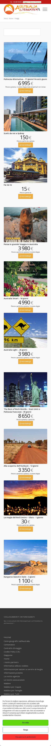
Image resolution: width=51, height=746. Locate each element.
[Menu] (43, 9)
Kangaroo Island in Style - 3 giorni (19, 577)
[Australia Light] (25, 330)
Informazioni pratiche (13, 672)
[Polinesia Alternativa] (25, 59)
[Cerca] (37, 9)
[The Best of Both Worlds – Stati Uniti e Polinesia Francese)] (25, 389)
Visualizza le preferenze (25, 737)
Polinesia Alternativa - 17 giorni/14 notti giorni (25, 79)
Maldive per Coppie (12, 687)
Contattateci (9, 644)
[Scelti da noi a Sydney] (25, 113)
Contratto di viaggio (13, 648)
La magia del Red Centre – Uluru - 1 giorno (23, 517)
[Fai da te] (25, 165)
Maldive (7, 683)
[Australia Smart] (25, 278)
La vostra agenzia (12, 676)
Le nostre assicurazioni (14, 680)
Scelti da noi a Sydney (14, 133)
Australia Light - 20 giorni (15, 350)
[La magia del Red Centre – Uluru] (25, 497)
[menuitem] (37, 9)
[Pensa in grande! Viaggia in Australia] (25, 224)
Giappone (8, 655)
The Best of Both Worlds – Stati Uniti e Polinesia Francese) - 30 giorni (22, 410)
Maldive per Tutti (11, 694)
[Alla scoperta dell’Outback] (25, 446)
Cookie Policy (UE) (12, 651)
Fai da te (8, 185)
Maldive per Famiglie (13, 690)
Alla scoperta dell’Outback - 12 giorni (21, 466)
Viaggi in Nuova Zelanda (32, 2)
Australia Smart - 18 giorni (16, 298)
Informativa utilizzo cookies (16, 665)
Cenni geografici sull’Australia (17, 641)
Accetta (25, 722)
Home (6, 658)
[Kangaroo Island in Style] (25, 557)
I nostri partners (11, 662)
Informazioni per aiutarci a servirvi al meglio (23, 669)
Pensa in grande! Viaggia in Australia (21, 244)
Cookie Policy (25, 743)
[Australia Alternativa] (21, 9)
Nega (25, 730)
